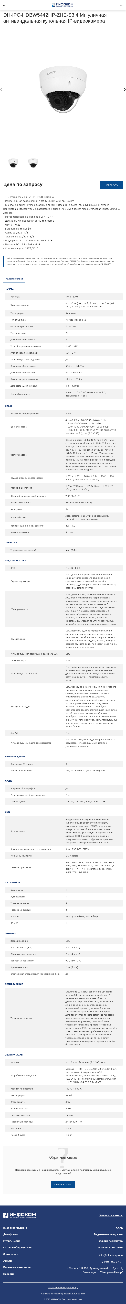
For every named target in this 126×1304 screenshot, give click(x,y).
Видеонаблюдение (15, 1227)
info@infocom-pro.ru (111, 1255)
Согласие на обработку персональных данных (63, 1294)
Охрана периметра (111, 1241)
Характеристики (14, 278)
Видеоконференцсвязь (108, 1234)
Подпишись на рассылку (63, 1287)
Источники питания (110, 1247)
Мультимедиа (11, 1241)
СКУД (119, 1227)
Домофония (10, 1234)
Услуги (7, 1260)
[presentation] (1, 89)
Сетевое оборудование (17, 1247)
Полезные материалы (17, 1267)
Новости (8, 1274)
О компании (10, 1254)
